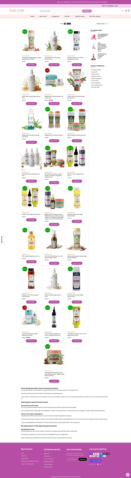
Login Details (24, 458)
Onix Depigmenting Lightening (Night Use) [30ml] (103, 36)
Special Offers (80, 16)
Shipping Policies (48, 461)
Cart (22, 453)
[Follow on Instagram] (92, 464)
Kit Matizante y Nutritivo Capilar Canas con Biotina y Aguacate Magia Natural (53, 175)
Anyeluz (94, 72)
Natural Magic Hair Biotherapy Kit (76, 135)
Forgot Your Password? (27, 464)
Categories (55, 16)
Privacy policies (48, 464)
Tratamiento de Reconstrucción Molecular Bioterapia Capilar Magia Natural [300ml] (54, 374)
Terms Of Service (49, 459)
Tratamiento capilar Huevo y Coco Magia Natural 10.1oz (77, 334)
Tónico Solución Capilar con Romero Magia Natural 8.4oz (52, 334)
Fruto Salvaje (96, 83)
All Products (96, 70)
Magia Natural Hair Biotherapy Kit (54, 135)
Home (32, 16)
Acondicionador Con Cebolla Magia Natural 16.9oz (75, 58)
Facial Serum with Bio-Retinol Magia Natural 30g (30, 334)
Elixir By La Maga (97, 78)
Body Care (95, 74)
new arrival (43, 16)
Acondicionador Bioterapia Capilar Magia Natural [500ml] (31, 58)
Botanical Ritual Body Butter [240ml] (102, 55)
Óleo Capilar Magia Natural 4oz (30, 256)
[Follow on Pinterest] (95, 464)
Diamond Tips (96, 76)
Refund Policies (48, 467)
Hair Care (95, 87)
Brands (67, 16)
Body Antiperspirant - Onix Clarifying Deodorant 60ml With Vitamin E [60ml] (102, 46)
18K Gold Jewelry (95, 16)
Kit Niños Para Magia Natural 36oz (31, 214)
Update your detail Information (30, 461)
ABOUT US (46, 453)
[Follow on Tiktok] (100, 464)
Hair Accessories (97, 85)
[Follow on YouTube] (97, 464)
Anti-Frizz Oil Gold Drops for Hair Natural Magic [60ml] (54, 256)
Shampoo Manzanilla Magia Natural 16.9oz (75, 215)
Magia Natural (25, 56)
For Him (95, 80)
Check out (24, 456)
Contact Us (47, 456)
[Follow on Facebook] (90, 464)
